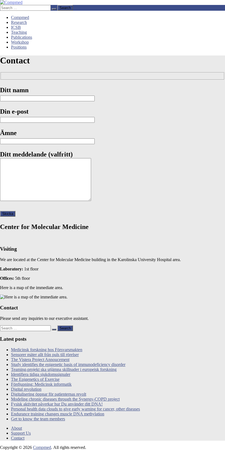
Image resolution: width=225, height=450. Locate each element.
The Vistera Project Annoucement (40, 359)
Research (19, 22)
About (16, 428)
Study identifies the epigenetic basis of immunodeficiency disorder (68, 364)
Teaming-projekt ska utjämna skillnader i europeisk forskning (64, 369)
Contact (17, 438)
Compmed (20, 17)
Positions (19, 47)
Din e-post (14, 111)
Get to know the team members (38, 419)
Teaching (19, 32)
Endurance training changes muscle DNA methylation (57, 414)
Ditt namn (14, 90)
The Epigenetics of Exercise (35, 379)
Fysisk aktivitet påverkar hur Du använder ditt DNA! (57, 404)
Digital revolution (26, 389)
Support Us (21, 433)
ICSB (16, 27)
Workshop (20, 42)
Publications (21, 37)
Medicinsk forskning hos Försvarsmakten (46, 349)
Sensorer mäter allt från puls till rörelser (45, 354)
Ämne (8, 132)
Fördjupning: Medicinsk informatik (41, 384)
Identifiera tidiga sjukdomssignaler (40, 374)
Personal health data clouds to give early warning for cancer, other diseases (75, 409)
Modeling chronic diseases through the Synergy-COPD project (65, 399)
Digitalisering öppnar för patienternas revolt (48, 394)
